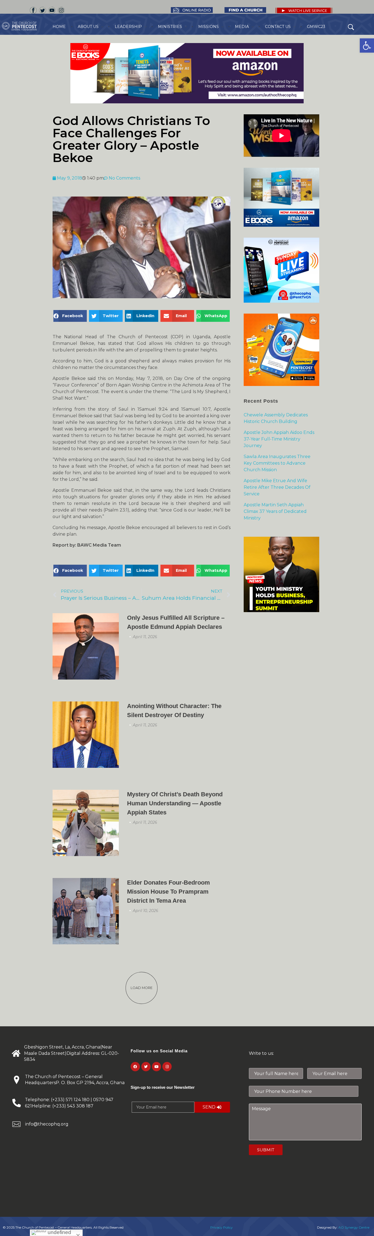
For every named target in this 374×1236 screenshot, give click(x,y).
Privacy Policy (221, 1227)
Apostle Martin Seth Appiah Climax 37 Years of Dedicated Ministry (275, 511)
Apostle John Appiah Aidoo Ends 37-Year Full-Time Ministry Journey (279, 439)
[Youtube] (156, 1066)
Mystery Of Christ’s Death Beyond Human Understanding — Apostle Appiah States (175, 803)
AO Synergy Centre (353, 1227)
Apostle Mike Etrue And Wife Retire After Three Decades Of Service (277, 487)
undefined (58, 1232)
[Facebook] (135, 1066)
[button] (367, 45)
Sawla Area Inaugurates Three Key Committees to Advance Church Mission (277, 463)
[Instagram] (167, 1066)
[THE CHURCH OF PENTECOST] (26, 26)
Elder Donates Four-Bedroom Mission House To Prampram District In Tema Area (168, 891)
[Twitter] (146, 1066)
